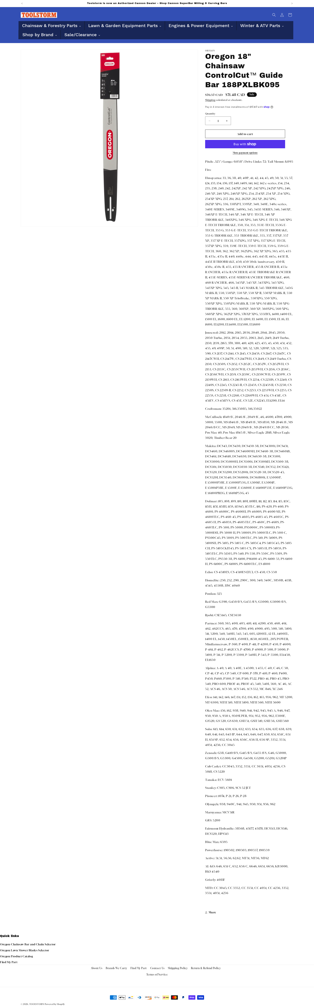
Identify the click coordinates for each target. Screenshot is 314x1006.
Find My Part (8, 962)
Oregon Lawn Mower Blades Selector (24, 950)
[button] (274, 15)
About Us (96, 968)
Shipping (210, 100)
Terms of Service (157, 974)
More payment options (245, 152)
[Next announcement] (292, 3)
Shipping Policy (178, 968)
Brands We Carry (116, 968)
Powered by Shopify (55, 1004)
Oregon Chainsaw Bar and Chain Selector (28, 944)
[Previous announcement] (22, 3)
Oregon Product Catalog (16, 956)
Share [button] (212, 912)
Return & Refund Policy (206, 968)
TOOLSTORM (36, 1004)
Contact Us (157, 968)
